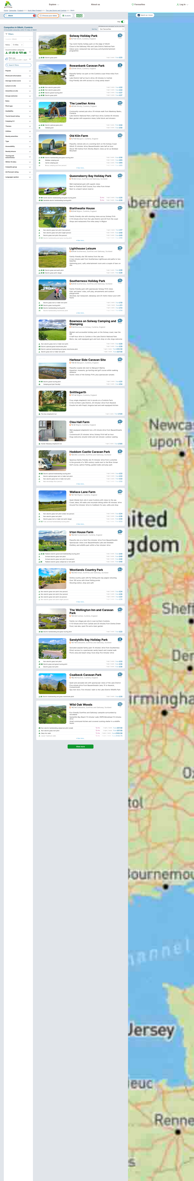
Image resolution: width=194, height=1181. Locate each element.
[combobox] (20, 16)
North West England (34, 10)
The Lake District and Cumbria (56, 10)
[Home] (8, 4)
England (20, 10)
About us (95, 4)
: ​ (95, 29)
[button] (18, 52)
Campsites (12, 10)
